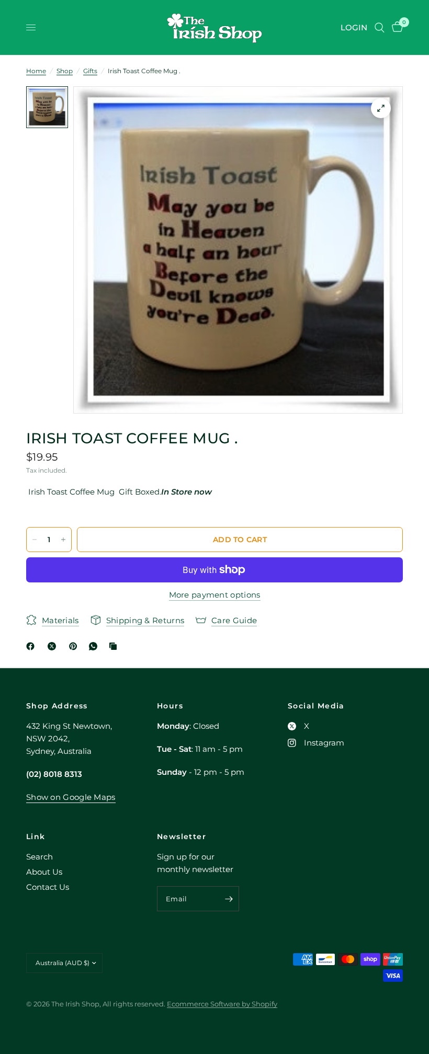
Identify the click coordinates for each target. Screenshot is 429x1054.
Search (39, 857)
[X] (54, 646)
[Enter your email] (228, 898)
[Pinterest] (75, 646)
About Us (44, 872)
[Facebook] (32, 646)
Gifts (90, 71)
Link (36, 836)
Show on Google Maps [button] (71, 797)
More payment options (215, 594)
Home (36, 71)
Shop (65, 71)
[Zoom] (381, 108)
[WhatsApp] (95, 646)
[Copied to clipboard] (115, 646)
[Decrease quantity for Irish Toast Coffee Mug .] (34, 540)
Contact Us (47, 887)
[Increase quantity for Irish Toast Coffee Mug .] (63, 540)
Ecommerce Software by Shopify (222, 1004)
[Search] (379, 27)
